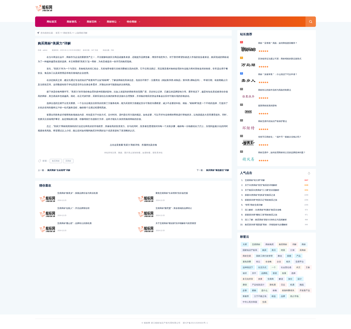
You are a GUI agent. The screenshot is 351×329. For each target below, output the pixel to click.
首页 (58, 33)
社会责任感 (286, 267)
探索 (289, 256)
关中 (254, 273)
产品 (298, 256)
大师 (245, 244)
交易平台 (299, 261)
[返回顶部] (342, 293)
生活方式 (262, 267)
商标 (304, 244)
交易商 (271, 279)
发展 (284, 273)
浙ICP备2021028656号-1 (195, 323)
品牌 (283, 296)
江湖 (292, 250)
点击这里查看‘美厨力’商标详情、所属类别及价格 (133, 145)
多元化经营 (248, 279)
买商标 (68, 161)
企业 (279, 261)
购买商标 (56, 161)
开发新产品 (305, 290)
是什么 (264, 290)
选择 (293, 273)
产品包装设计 (258, 284)
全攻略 (268, 261)
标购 (275, 290)
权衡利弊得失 (288, 290)
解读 (281, 279)
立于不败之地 (260, 296)
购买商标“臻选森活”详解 (217, 170)
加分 (290, 279)
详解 (294, 244)
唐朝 (245, 284)
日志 (283, 284)
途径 (245, 273)
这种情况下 (248, 267)
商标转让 (112, 21)
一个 (274, 267)
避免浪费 (247, 261)
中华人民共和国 (250, 302)
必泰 (245, 290)
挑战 (302, 284)
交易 (264, 302)
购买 (264, 250)
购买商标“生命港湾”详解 (58, 170)
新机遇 (273, 284)
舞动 (280, 256)
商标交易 (247, 256)
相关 (288, 261)
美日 (274, 250)
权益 (274, 296)
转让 (258, 261)
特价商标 (132, 21)
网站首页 (52, 21)
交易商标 (256, 244)
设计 (300, 279)
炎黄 (260, 279)
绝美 (283, 250)
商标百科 (92, 21)
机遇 (292, 284)
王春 (308, 267)
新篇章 (246, 296)
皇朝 (275, 273)
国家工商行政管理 (264, 256)
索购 (254, 290)
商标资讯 (72, 21)
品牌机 (264, 273)
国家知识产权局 (250, 250)
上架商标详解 (81, 33)
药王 (298, 267)
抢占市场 (294, 296)
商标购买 (269, 244)
